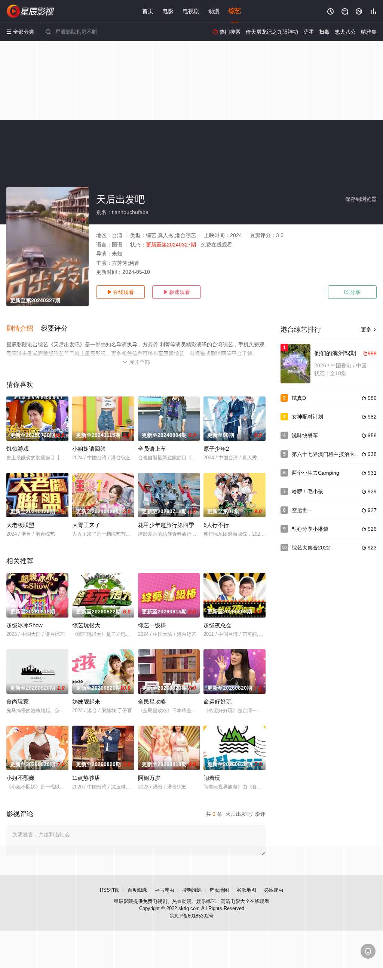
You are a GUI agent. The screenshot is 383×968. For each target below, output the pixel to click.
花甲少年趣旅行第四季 (166, 525)
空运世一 (302, 510)
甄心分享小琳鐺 (310, 529)
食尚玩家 (17, 701)
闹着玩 (211, 778)
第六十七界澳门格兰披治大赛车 (328, 454)
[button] (23, 329)
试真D (299, 398)
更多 (369, 330)
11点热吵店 (86, 778)
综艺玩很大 (86, 625)
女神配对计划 (307, 417)
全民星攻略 (152, 701)
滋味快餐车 (305, 435)
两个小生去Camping (315, 473)
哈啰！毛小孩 (307, 491)
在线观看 (120, 292)
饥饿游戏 (17, 448)
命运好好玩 (217, 701)
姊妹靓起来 (86, 701)
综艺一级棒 (152, 625)
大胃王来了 (86, 525)
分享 (352, 292)
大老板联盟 (20, 525)
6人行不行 (216, 525)
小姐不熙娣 (20, 778)
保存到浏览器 (361, 199)
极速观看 (176, 292)
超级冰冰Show (24, 625)
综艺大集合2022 (311, 548)
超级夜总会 (217, 625)
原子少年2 (216, 448)
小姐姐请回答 (89, 448)
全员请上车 (152, 448)
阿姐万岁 (149, 778)
